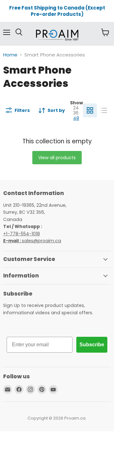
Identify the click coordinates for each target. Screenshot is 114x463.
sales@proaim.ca (32, 241)
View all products (57, 157)
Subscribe (91, 344)
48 (76, 118)
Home (10, 54)
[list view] (104, 110)
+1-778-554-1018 (21, 234)
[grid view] (90, 110)
